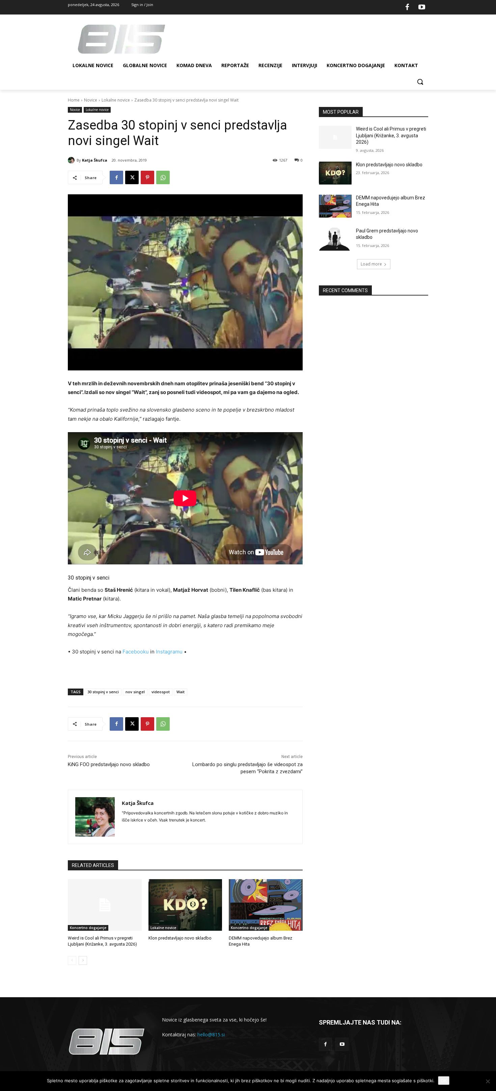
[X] (132, 177)
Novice (90, 100)
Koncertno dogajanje (88, 927)
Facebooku (135, 651)
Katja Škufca (94, 160)
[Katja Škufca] (72, 160)
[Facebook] (407, 7)
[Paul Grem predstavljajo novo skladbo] (335, 239)
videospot (160, 691)
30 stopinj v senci (103, 691)
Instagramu (169, 651)
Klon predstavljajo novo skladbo (180, 938)
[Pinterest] (147, 177)
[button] (420, 82)
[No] (487, 1081)
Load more (371, 264)
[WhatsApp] (163, 177)
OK (444, 1080)
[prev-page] (72, 960)
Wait (180, 691)
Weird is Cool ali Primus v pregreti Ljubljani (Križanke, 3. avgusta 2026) (391, 135)
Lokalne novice (116, 100)
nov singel (135, 691)
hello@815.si (211, 1034)
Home (74, 100)
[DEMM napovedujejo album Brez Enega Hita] (266, 905)
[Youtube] (421, 7)
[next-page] (83, 960)
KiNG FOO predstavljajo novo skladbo (109, 764)
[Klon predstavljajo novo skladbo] (185, 905)
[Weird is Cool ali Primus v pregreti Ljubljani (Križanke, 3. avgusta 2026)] (105, 905)
